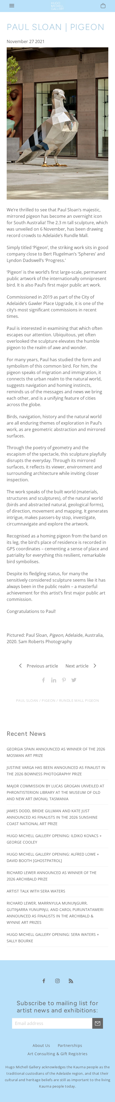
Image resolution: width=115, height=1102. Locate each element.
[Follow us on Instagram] (57, 980)
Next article (79, 666)
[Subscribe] (97, 1023)
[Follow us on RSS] (71, 980)
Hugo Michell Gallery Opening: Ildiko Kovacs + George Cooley (54, 839)
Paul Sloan (27, 700)
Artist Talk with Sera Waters (36, 891)
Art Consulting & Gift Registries (57, 1053)
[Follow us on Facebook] (44, 980)
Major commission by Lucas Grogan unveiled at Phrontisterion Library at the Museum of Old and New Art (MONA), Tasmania (55, 792)
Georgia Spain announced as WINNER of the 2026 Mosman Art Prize (56, 752)
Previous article (41, 666)
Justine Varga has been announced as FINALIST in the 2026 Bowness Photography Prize (56, 770)
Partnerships (70, 1045)
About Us (41, 1045)
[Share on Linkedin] (52, 680)
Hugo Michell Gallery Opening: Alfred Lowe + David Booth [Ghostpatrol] (53, 857)
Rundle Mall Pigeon (79, 700)
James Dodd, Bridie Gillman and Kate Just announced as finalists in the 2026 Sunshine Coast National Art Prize (52, 817)
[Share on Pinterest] (63, 680)
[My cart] (103, 6)
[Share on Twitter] (73, 680)
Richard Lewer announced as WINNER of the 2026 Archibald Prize (52, 876)
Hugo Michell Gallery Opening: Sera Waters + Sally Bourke (53, 937)
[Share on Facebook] (42, 680)
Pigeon (49, 700)
